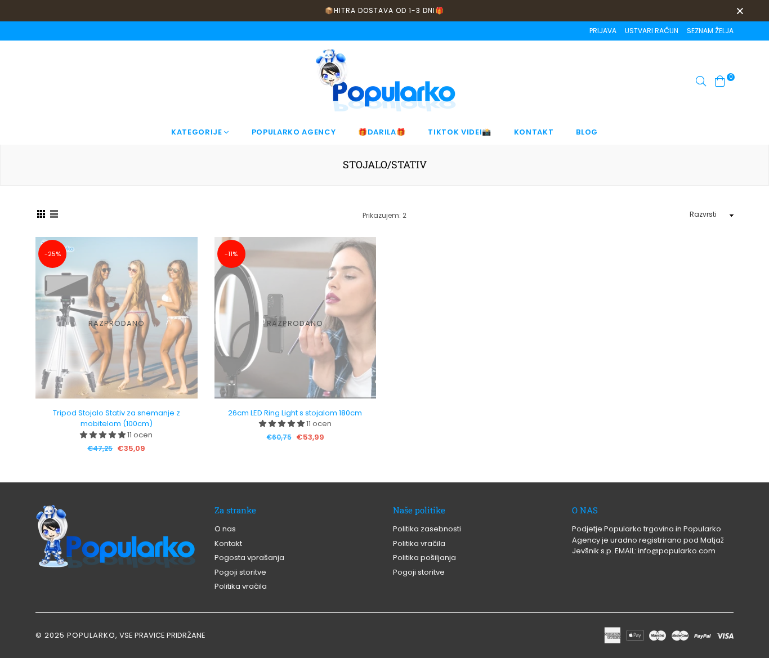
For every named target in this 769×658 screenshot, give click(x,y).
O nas (225, 528)
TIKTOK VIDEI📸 (459, 132)
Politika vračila (240, 586)
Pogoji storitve (240, 572)
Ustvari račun (651, 30)
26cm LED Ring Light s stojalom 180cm (295, 413)
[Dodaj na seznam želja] (185, 286)
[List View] (54, 215)
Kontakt (228, 543)
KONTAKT (534, 132)
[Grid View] (41, 215)
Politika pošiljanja (424, 557)
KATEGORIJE (197, 132)
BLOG (587, 132)
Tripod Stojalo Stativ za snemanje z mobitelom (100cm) (116, 418)
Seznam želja (710, 30)
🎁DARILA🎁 (381, 132)
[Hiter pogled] (185, 264)
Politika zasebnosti (427, 528)
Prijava (602, 30)
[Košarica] (720, 80)
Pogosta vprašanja (249, 557)
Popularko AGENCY (294, 132)
